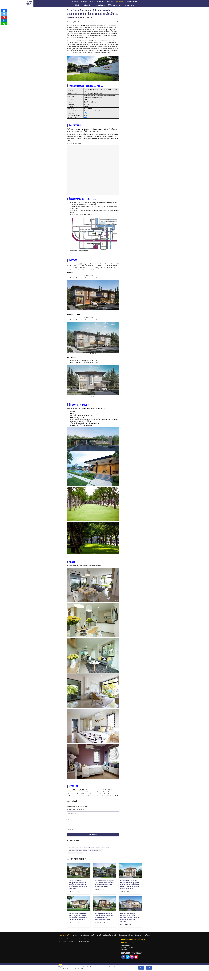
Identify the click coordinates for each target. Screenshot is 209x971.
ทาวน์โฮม (109, 2)
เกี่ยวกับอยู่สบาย (125, 949)
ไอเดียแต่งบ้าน (87, 5)
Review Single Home (88, 847)
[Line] (4, 23)
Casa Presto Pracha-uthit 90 (79, 850)
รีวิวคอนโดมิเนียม (83, 939)
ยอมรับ (149, 968)
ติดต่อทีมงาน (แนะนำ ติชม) (127, 947)
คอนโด (91, 2)
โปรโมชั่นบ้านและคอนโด (114, 5)
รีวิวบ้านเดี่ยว (119, 2)
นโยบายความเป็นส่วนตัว (119, 967)
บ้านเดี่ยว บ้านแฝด (131, 2)
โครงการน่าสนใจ (129, 5)
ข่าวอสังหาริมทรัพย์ (100, 5)
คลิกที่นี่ (86, 113)
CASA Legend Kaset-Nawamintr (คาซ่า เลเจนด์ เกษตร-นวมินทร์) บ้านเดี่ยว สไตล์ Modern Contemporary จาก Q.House (104, 916)
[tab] (65, 935)
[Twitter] (4, 14)
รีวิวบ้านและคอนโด (64, 935)
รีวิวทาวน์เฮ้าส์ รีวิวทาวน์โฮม (66, 941)
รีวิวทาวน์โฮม (100, 2)
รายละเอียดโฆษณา (125, 946)
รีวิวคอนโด (84, 2)
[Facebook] (4, 10)
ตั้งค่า (84, 969)
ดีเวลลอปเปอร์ (139, 935)
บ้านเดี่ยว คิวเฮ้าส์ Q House (102, 847)
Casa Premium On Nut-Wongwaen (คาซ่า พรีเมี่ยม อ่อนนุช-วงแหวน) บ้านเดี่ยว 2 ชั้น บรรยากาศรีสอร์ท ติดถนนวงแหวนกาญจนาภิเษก (78, 916)
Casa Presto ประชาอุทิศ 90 (75, 853)
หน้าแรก (75, 2)
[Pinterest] (4, 17)
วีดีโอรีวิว (77, 5)
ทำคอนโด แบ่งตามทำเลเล (126, 935)
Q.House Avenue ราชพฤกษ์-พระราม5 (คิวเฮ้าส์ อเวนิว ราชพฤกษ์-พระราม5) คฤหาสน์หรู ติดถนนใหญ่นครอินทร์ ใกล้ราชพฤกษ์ (129, 917)
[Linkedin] (4, 20)
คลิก (107, 796)
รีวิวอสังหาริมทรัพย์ (84, 941)
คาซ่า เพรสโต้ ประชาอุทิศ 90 (95, 850)
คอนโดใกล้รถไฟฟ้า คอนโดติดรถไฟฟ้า (106, 935)
